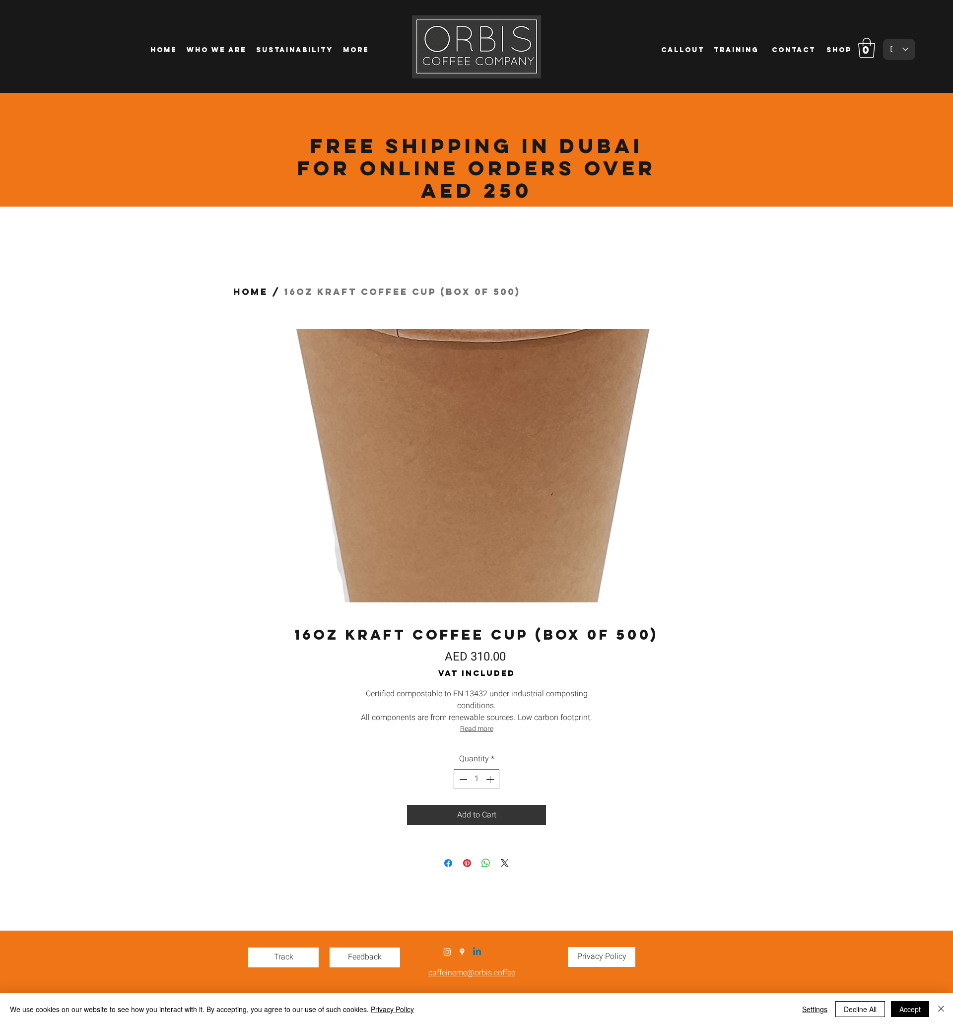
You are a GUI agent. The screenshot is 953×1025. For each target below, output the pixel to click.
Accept (910, 1009)
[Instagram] (447, 952)
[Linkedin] (477, 952)
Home (250, 291)
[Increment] (491, 779)
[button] (866, 48)
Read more (476, 729)
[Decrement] (462, 779)
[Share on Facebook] (448, 863)
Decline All (860, 1009)
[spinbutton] (476, 779)
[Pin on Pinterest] (467, 863)
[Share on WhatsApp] (486, 863)
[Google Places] (462, 952)
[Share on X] (505, 863)
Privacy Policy (392, 1009)
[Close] (941, 1009)
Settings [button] (814, 1009)
